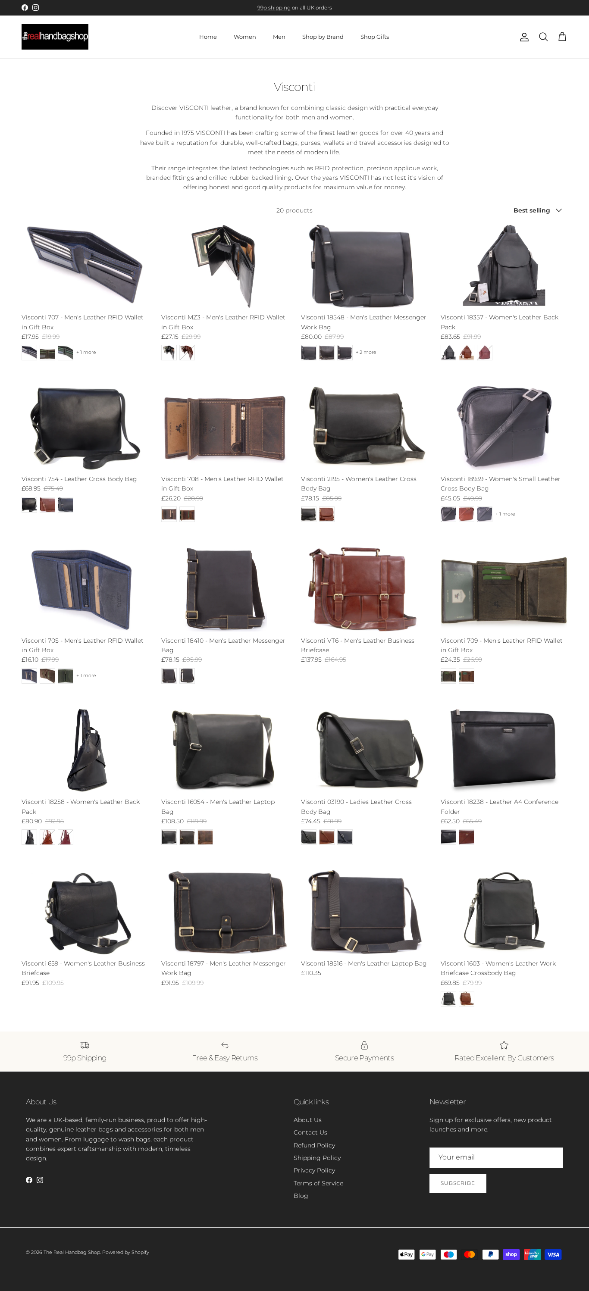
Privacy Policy (314, 1170)
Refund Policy (314, 1145)
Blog (301, 1196)
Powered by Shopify (125, 1252)
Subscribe (458, 1183)
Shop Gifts (374, 36)
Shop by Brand (323, 36)
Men (279, 36)
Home (208, 36)
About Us (308, 1120)
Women (245, 36)
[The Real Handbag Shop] (55, 37)
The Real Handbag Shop (72, 1252)
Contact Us (310, 1132)
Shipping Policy (317, 1158)
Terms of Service (318, 1183)
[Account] (522, 37)
